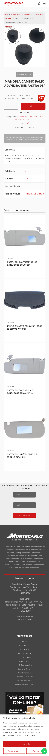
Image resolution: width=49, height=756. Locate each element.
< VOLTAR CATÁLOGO (24, 74)
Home (24, 641)
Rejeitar (36, 751)
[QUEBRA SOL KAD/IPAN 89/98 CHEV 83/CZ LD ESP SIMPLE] (24, 428)
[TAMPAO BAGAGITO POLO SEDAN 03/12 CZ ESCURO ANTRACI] (24, 300)
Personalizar (13, 751)
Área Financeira (24, 673)
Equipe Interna (24, 653)
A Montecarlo (24, 645)
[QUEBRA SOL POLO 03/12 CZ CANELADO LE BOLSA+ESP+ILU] (24, 364)
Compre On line (24, 669)
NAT (28, 123)
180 (26, 179)
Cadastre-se (24, 661)
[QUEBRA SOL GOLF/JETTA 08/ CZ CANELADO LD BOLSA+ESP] (24, 236)
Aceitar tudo (24, 744)
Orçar (33, 106)
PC (26, 186)
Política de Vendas (24, 677)
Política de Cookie (24, 680)
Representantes (24, 657)
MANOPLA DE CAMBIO (24, 119)
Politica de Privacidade (24, 684)
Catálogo (24, 649)
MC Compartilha (25, 665)
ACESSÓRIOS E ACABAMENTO (21, 14)
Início (6, 14)
